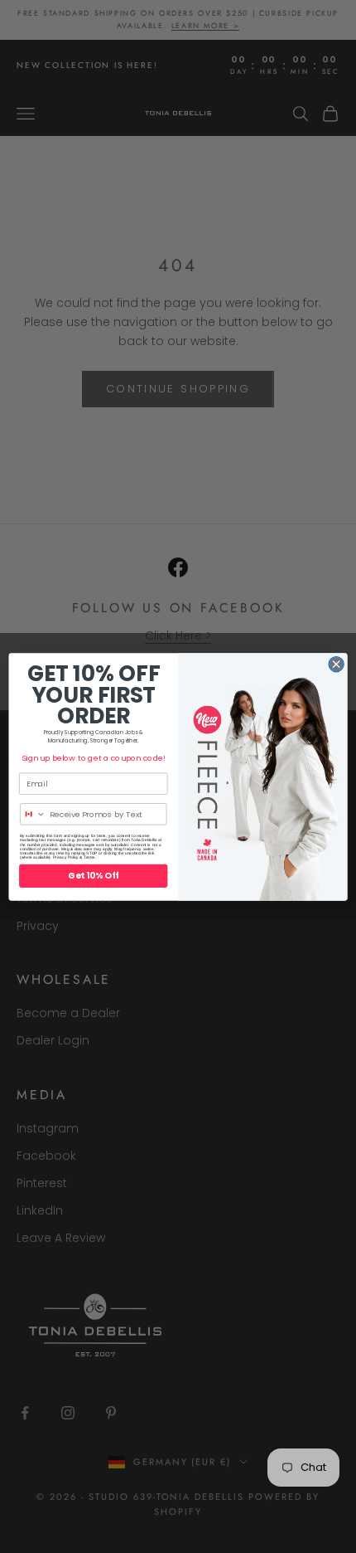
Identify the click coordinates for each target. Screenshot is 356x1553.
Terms (89, 857)
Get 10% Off (93, 875)
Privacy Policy (66, 857)
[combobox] (33, 813)
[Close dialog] (336, 663)
